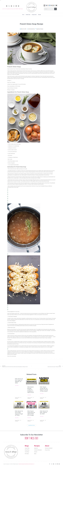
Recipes (41, 28)
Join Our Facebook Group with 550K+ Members (12, 8)
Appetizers (38, 28)
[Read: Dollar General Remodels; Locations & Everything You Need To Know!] (31, 380)
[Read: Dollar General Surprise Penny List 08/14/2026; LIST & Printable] (31, 404)
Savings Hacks (34, 14)
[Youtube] (11, 6)
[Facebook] (7, 6)
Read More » (17, 385)
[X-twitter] (9, 6)
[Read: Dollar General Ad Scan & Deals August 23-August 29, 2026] (19, 404)
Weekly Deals (28, 14)
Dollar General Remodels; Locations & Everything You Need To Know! (30, 389)
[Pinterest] (18, 6)
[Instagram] (14, 6)
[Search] (55, 9)
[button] (31, 425)
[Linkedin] (16, 6)
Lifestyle (39, 14)
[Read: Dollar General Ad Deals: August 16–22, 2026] (43, 404)
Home (23, 14)
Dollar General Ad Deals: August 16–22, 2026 (44, 412)
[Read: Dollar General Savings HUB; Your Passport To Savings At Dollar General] (43, 380)
